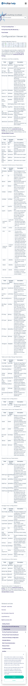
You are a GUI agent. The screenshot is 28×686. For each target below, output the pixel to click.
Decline (14, 680)
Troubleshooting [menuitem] (6, 648)
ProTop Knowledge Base (8, 26)
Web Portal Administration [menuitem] (8, 643)
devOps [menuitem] (4, 651)
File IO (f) (4, 609)
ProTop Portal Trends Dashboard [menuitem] (10, 634)
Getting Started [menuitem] (6, 623)
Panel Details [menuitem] (7, 629)
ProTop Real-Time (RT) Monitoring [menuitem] (10, 626)
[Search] (25, 17)
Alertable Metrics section (8, 133)
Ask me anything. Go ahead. (12, 15)
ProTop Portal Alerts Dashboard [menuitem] (10, 632)
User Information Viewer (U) (8, 613)
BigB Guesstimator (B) (7, 619)
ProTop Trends (20, 53)
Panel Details (5, 32)
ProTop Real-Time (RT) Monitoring (10, 29)
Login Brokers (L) (5, 616)
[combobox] (13, 17)
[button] (25, 626)
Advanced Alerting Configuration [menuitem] (10, 637)
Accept (14, 677)
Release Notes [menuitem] (5, 645)
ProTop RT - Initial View (7, 606)
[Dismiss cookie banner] (23, 654)
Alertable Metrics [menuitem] (6, 640)
